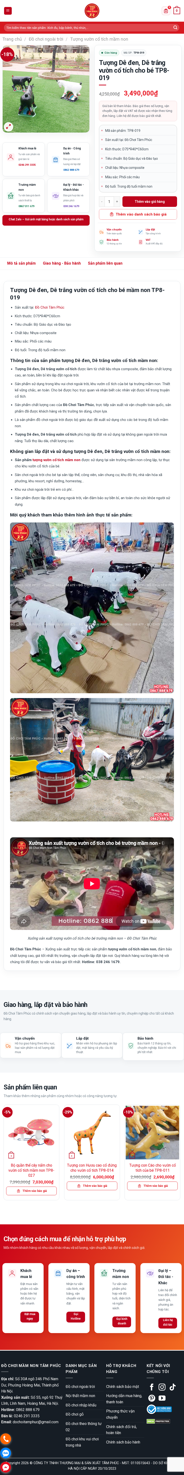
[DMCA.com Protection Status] (158, 1421)
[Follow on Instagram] (162, 1388)
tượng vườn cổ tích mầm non (56, 460)
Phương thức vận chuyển (120, 1414)
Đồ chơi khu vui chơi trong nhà (82, 1442)
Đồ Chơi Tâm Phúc (49, 307)
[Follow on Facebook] (151, 1388)
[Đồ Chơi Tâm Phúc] (92, 10)
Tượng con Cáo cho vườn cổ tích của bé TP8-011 (152, 1168)
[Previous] (3, 1154)
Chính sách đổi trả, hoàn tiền (121, 1429)
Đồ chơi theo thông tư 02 (84, 1426)
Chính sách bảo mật (122, 1386)
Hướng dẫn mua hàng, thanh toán (124, 1398)
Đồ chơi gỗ (75, 1414)
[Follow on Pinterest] (151, 1399)
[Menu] (8, 11)
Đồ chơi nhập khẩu (81, 1405)
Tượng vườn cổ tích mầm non (99, 39)
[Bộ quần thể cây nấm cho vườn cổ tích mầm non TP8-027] (31, 1132)
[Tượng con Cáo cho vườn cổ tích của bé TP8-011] (152, 1132)
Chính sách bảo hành (123, 1442)
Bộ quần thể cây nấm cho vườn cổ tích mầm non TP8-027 (31, 1170)
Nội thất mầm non (80, 1395)
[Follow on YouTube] (162, 1399)
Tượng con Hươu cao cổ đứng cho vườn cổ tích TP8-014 (92, 1168)
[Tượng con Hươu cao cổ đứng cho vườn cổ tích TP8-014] (92, 1132)
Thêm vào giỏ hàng (150, 201)
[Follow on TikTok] (172, 1388)
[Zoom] (8, 127)
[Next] (180, 1154)
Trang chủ (12, 39)
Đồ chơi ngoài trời (46, 39)
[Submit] (175, 28)
